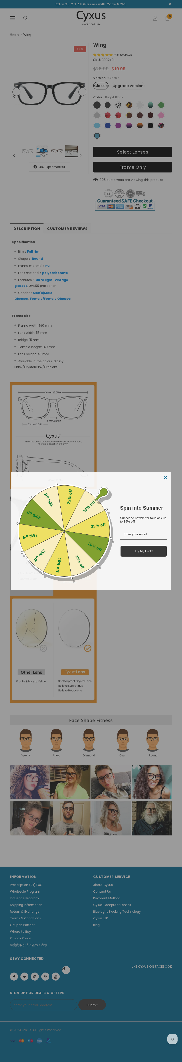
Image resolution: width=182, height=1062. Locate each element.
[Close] (165, 477)
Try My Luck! (144, 551)
